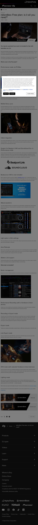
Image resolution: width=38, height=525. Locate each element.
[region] (19, 86)
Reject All (6, 93)
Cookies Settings (30, 93)
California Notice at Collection (14, 89)
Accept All (12, 93)
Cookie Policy (25, 89)
